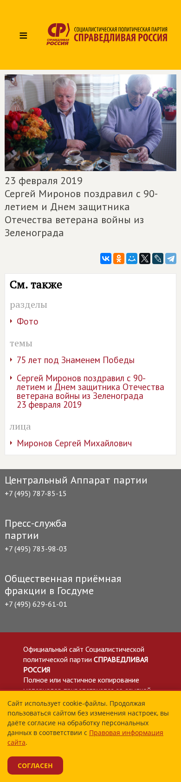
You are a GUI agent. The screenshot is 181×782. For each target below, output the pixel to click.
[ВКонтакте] (105, 258)
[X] (144, 258)
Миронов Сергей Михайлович (74, 443)
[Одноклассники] (118, 258)
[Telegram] (170, 258)
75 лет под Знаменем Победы (76, 359)
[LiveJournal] (157, 258)
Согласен (35, 765)
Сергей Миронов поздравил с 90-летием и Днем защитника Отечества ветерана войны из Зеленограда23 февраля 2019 (90, 391)
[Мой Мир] (131, 258)
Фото (28, 321)
